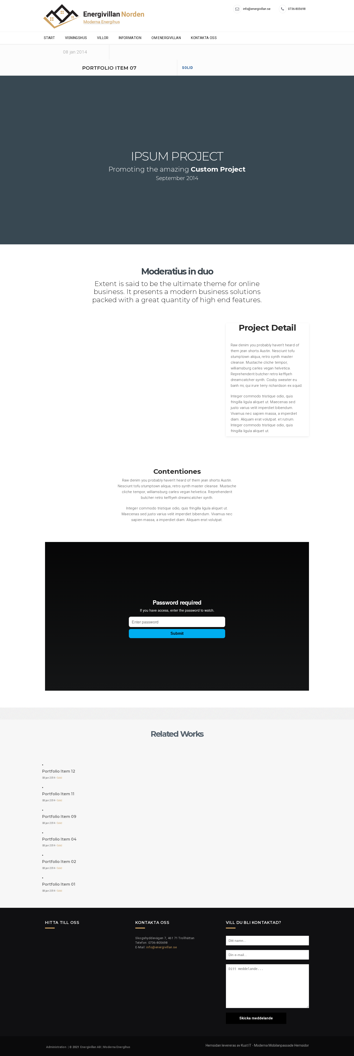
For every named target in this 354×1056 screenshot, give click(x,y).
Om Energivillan (166, 38)
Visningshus (76, 38)
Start (49, 38)
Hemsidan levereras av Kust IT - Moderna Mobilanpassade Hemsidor (257, 1045)
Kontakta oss (204, 38)
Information (130, 38)
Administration (56, 1047)
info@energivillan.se (161, 947)
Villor (102, 38)
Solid (187, 68)
